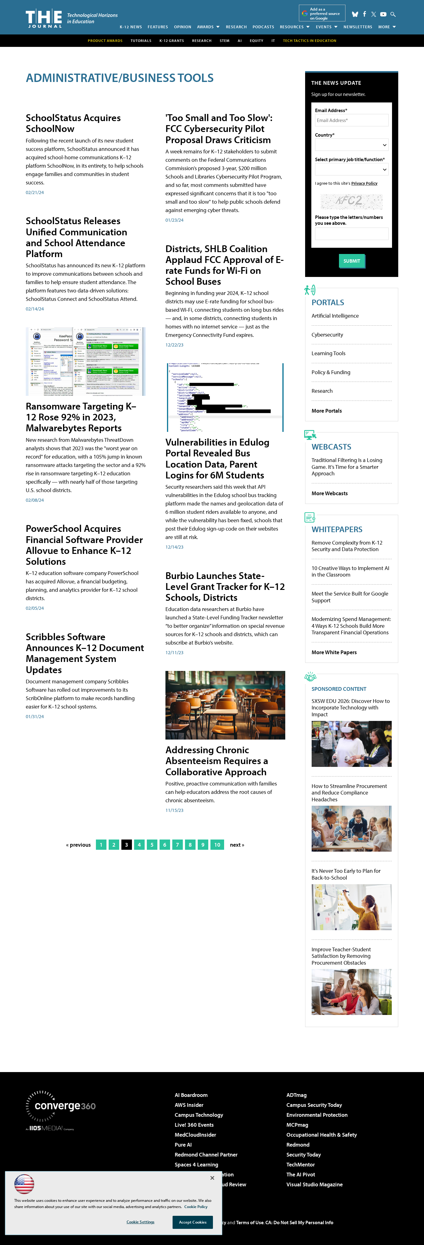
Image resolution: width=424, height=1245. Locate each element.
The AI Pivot (300, 1174)
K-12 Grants (172, 40)
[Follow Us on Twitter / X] (373, 14)
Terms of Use (250, 1222)
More (384, 26)
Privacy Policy (364, 183)
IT (273, 40)
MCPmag (297, 1124)
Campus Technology (199, 1114)
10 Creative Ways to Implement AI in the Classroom (350, 571)
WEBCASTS (331, 446)
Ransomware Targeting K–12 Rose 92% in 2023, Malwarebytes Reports (81, 417)
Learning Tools (328, 353)
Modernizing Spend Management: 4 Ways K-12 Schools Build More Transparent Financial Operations (351, 625)
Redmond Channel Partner (206, 1154)
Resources (292, 26)
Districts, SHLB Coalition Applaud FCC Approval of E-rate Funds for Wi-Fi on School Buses (224, 264)
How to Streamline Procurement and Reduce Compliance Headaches (349, 793)
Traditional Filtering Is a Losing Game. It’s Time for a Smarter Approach (347, 466)
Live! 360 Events (194, 1124)
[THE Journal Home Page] (72, 18)
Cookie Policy (196, 1206)
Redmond (297, 1144)
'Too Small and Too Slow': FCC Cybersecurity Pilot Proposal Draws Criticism (219, 128)
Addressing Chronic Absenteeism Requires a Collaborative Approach (216, 760)
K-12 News (131, 26)
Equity (257, 40)
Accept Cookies (193, 1222)
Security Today (303, 1154)
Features (158, 26)
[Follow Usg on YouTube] (383, 14)
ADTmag (296, 1094)
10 (217, 844)
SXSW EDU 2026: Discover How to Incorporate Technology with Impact (351, 708)
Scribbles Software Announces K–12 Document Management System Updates (85, 653)
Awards (205, 26)
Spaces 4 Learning (196, 1164)
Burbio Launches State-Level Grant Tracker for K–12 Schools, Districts (225, 586)
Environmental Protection (317, 1114)
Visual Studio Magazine (314, 1184)
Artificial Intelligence (335, 315)
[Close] (212, 1178)
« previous (78, 844)
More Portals (327, 410)
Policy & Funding (331, 372)
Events (324, 26)
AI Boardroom (191, 1094)
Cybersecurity (327, 334)
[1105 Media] (63, 1162)
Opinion (183, 26)
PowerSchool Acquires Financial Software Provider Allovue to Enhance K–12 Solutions (84, 544)
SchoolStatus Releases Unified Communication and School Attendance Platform (76, 237)
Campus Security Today (314, 1104)
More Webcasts (330, 493)
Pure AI (183, 1144)
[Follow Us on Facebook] (365, 14)
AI (240, 40)
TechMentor (300, 1164)
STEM (225, 40)
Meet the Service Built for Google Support (350, 597)
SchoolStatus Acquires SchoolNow (73, 122)
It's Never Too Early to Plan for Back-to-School (346, 874)
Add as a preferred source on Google (325, 13)
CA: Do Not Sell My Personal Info (299, 1222)
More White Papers (334, 652)
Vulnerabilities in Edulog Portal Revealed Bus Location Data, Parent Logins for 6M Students (217, 458)
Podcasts (263, 26)
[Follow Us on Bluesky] (355, 14)
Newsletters (358, 26)
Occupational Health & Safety (321, 1134)
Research (236, 26)
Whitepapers (337, 528)
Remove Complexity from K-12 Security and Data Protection (347, 546)
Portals (328, 302)
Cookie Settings (141, 1221)
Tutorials (141, 40)
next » (237, 844)
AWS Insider (189, 1104)
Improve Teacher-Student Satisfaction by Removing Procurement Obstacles (341, 956)
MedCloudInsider (195, 1134)
